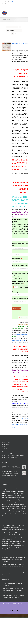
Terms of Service (6, 442)
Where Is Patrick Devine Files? (9, 457)
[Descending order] (20, 27)
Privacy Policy (5, 444)
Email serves (5, 557)
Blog (3, 452)
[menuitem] (14, 7)
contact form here (6, 568)
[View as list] (15, 33)
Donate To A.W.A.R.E (7, 453)
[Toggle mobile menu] (25, 11)
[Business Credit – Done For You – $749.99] (6, 47)
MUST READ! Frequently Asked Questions (13, 455)
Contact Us (5, 450)
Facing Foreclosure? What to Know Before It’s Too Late (13, 584)
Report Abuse (21, 313)
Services (4, 446)
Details (14, 427)
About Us (4, 448)
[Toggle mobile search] (22, 11)
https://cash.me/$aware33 (18, 340)
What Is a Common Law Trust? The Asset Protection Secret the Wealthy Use (13, 596)
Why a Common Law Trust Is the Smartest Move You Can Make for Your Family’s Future (13, 590)
